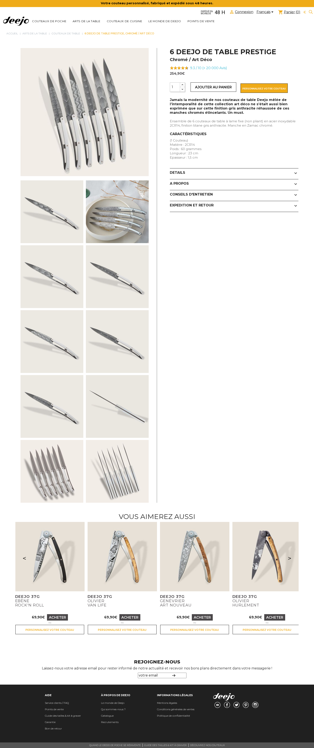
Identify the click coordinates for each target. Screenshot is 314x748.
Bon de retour (53, 728)
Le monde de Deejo (164, 21)
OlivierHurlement (245, 601)
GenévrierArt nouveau (176, 601)
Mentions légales (167, 702)
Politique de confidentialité (173, 715)
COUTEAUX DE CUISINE (124, 21)
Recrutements (110, 722)
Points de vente (201, 21)
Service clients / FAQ (57, 702)
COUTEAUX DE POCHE (49, 21)
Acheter (57, 617)
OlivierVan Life (100, 601)
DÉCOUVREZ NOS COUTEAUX (207, 745)
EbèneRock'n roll (29, 601)
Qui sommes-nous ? (113, 709)
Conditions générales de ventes (175, 709)
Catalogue (107, 715)
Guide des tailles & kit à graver (63, 715)
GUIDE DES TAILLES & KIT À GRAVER (165, 745)
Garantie (50, 722)
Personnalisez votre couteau (264, 88)
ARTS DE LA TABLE (86, 21)
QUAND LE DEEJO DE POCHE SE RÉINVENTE (115, 745)
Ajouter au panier (213, 87)
